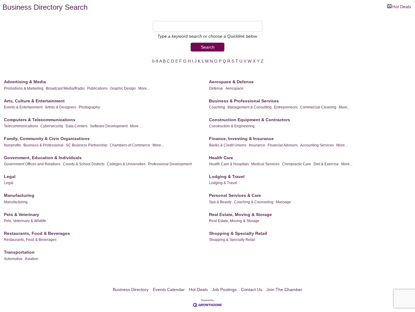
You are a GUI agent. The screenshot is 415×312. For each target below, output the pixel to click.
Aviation (31, 259)
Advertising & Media (25, 81)
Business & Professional (43, 145)
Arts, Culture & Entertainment (34, 100)
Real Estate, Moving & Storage (240, 214)
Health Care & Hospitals (229, 164)
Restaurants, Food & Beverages (37, 233)
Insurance (257, 145)
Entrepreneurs (286, 107)
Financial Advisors (283, 145)
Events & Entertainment (23, 107)
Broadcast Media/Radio (65, 88)
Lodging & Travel (227, 176)
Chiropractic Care (296, 164)
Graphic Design (123, 88)
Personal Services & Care (235, 195)
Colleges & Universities (126, 164)
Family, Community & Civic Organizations (47, 138)
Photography (89, 107)
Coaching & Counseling (253, 202)
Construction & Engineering (232, 126)
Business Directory (131, 289)
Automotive (13, 259)
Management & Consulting (250, 107)
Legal (9, 176)
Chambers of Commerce (130, 145)
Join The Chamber (284, 289)
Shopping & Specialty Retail (238, 233)
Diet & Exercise (326, 164)
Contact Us (251, 289)
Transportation (19, 252)
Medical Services (265, 164)
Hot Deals (401, 6)
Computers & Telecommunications (39, 119)
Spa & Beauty (220, 202)
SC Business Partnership (86, 145)
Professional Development (170, 164)
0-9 (155, 61)
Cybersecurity (51, 126)
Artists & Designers (60, 107)
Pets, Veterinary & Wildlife (25, 221)
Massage (283, 202)
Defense (216, 88)
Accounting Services (317, 145)
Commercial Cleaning (318, 107)
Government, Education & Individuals (43, 157)
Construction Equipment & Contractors (249, 119)
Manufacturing (19, 195)
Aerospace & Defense (231, 81)
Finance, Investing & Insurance (241, 138)
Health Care (221, 157)
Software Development (109, 126)
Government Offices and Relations (32, 164)
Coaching (217, 107)
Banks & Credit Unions (227, 145)
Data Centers (76, 126)
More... (143, 88)
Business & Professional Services (244, 100)
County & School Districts (84, 164)
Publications (97, 88)
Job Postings (224, 289)
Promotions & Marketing (23, 88)
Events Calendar (169, 289)
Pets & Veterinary (21, 214)
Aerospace (234, 88)
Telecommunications (21, 126)
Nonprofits (12, 145)
